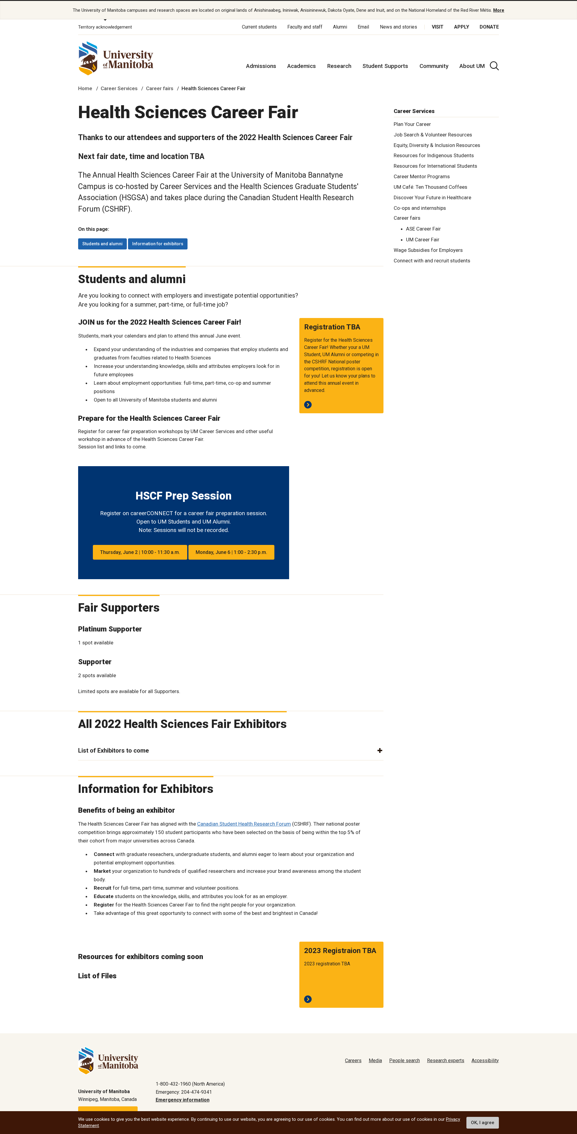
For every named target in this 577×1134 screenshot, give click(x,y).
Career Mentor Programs (422, 176)
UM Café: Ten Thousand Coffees (430, 187)
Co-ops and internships (420, 208)
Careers (353, 1060)
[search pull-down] (494, 65)
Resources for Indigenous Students (434, 155)
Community (434, 66)
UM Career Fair (422, 240)
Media (375, 1060)
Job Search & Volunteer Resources (433, 134)
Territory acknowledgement (105, 27)
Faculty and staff (304, 27)
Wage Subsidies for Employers (428, 250)
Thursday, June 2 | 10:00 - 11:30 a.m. (140, 552)
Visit (438, 27)
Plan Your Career (412, 124)
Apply (461, 27)
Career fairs (159, 88)
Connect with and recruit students (432, 260)
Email (363, 27)
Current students (259, 27)
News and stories (398, 27)
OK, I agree (482, 1122)
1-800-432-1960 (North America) (190, 1084)
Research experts (445, 1060)
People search (404, 1060)
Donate (489, 27)
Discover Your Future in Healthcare (432, 197)
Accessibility (485, 1060)
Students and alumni (102, 243)
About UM (472, 66)
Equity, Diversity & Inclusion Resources (437, 145)
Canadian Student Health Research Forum (244, 824)
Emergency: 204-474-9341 (184, 1092)
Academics (301, 66)
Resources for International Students (435, 166)
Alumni (340, 27)
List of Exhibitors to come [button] (113, 750)
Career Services (119, 88)
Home (85, 88)
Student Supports (385, 66)
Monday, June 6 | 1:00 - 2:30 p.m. (231, 552)
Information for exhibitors (157, 243)
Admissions (261, 66)
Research (339, 66)
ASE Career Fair (423, 228)
